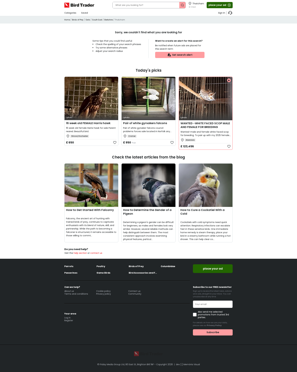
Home (67, 19)
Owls (88, 19)
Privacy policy (103, 293)
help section (80, 253)
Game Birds (103, 272)
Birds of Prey (77, 19)
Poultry (101, 266)
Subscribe (213, 332)
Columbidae (168, 266)
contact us (96, 253)
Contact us (134, 291)
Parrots (68, 266)
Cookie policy (103, 291)
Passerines (70, 272)
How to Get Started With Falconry (90, 210)
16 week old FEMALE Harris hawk (88, 123)
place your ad (217, 5)
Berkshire (108, 19)
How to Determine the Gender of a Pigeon (147, 212)
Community (134, 293)
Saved (84, 12)
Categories (70, 12)
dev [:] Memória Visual (188, 364)
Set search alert (182, 55)
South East (97, 19)
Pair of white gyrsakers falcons (145, 123)
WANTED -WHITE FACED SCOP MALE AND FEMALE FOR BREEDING (205, 125)
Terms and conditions (76, 293)
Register (68, 320)
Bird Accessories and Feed (143, 272)
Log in (67, 317)
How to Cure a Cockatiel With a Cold (202, 212)
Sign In (221, 12)
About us (69, 291)
